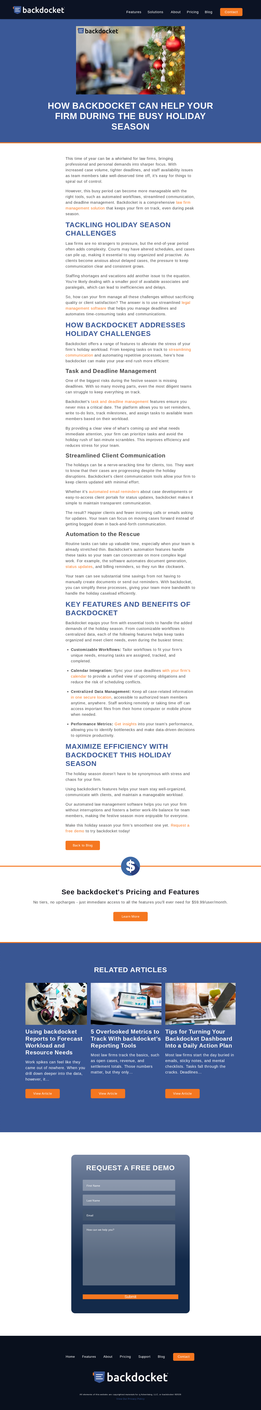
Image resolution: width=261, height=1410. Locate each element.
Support (144, 1356)
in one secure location (91, 697)
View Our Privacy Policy (130, 1399)
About (176, 12)
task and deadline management (119, 401)
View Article (42, 1093)
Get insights (126, 724)
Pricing (193, 12)
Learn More (130, 916)
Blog (208, 12)
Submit (130, 1297)
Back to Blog (83, 845)
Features (133, 12)
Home (70, 1356)
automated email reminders (114, 492)
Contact (231, 12)
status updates (79, 566)
